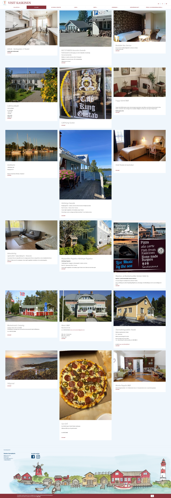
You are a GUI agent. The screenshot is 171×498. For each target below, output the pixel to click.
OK (152, 496)
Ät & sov (36, 7)
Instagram (38, 457)
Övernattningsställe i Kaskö (126, 329)
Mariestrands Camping (15, 325)
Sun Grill (64, 424)
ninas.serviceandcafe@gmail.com (77, 330)
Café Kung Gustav (68, 123)
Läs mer (9, 52)
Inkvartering (11, 253)
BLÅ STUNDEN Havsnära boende (73, 50)
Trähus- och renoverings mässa (154, 7)
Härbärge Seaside (68, 203)
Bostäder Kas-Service (123, 45)
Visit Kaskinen (19, 3)
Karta (94, 7)
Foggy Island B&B (122, 100)
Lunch (75, 7)
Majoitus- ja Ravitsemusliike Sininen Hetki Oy (132, 276)
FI (162, 3)
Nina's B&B (65, 325)
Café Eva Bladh (13, 106)
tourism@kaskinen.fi (8, 458)
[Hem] (5, 3)
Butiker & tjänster (56, 7)
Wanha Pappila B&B (123, 385)
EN (158, 3)
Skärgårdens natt (134, 7)
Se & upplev (16, 7)
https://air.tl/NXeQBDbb (124, 344)
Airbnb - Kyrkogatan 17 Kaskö (18, 49)
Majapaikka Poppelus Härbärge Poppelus (77, 258)
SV (166, 3)
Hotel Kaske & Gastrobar (125, 165)
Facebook (33, 457)
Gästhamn (11, 165)
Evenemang (114, 7)
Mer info (38, 496)
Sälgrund (10, 383)
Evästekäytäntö (7, 450)
